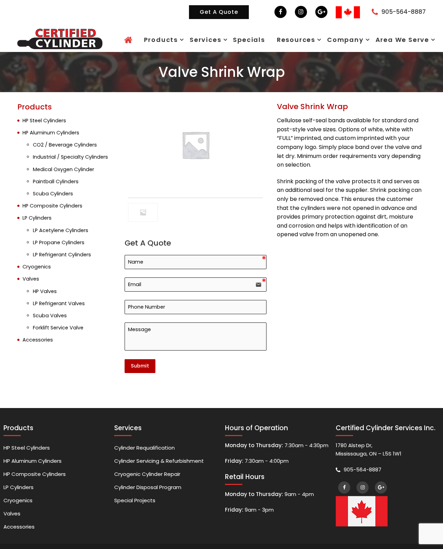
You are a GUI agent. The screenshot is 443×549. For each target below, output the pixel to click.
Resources (330, 39)
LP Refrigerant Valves (59, 303)
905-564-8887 (403, 12)
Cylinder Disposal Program (147, 492)
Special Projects (134, 507)
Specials (295, 39)
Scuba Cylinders (53, 193)
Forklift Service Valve (58, 327)
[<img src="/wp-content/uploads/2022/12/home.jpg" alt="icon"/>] (204, 40)
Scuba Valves (50, 315)
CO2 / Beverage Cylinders (65, 144)
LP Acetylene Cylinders (60, 230)
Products (229, 39)
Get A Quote (219, 12)
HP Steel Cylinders (44, 120)
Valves (30, 278)
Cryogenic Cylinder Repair (147, 477)
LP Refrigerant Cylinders (62, 254)
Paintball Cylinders (56, 181)
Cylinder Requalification (144, 447)
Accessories (37, 339)
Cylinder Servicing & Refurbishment (159, 462)
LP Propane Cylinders (58, 242)
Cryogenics (36, 266)
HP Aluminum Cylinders (50, 132)
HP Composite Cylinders (52, 205)
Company (366, 39)
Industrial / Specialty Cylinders (70, 156)
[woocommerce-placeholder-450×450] (195, 145)
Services (262, 39)
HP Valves (45, 291)
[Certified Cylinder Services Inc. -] (59, 38)
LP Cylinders (37, 217)
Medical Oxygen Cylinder (63, 169)
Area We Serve (409, 39)
